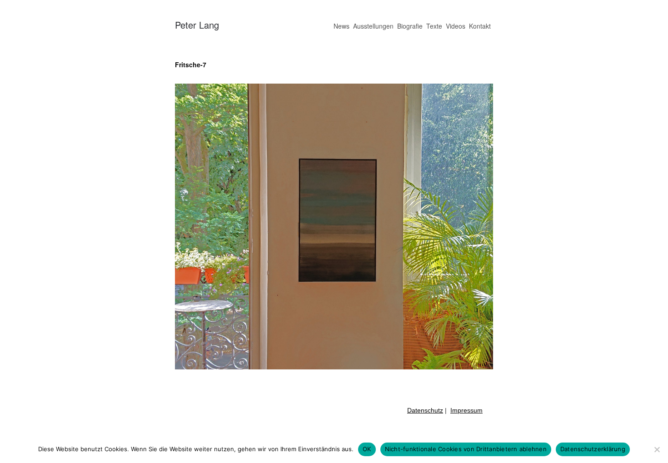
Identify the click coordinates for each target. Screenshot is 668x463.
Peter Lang (197, 24)
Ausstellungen (373, 25)
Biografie (410, 25)
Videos (455, 25)
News (341, 25)
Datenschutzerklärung (592, 449)
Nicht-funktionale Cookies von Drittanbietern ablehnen (466, 449)
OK (367, 449)
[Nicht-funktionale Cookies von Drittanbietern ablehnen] (656, 449)
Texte (434, 25)
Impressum (466, 410)
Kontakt (480, 25)
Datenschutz (425, 410)
